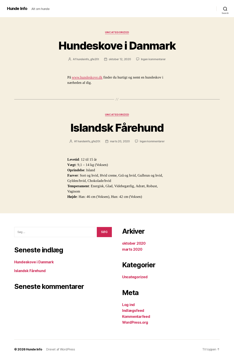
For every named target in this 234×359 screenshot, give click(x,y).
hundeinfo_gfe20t (87, 59)
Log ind (128, 305)
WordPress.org (135, 322)
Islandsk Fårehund (117, 127)
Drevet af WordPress (60, 349)
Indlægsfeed (133, 310)
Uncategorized (117, 32)
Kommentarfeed (136, 316)
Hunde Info (17, 9)
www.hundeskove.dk (87, 77)
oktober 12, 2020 (120, 59)
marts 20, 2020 (120, 141)
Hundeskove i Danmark (117, 45)
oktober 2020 (134, 243)
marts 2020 (132, 249)
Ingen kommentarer (153, 59)
